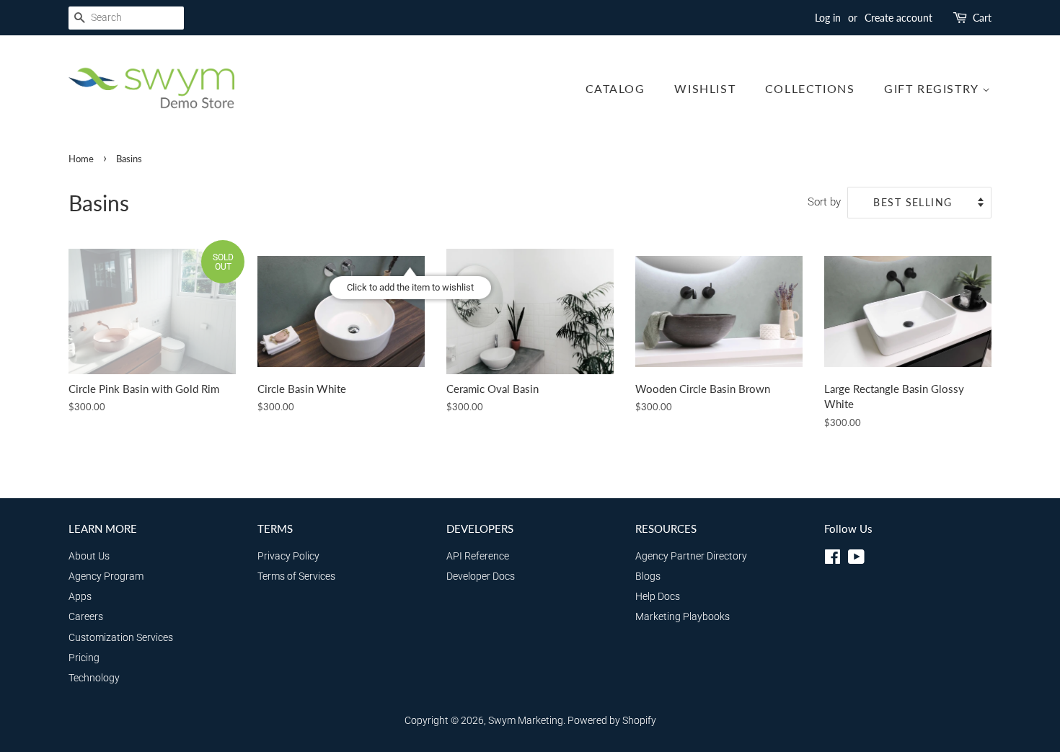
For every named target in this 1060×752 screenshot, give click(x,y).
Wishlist (705, 88)
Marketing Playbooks (682, 617)
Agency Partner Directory (691, 556)
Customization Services (121, 638)
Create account (898, 18)
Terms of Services (296, 576)
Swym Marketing (525, 721)
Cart (982, 18)
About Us (89, 556)
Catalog (615, 88)
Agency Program (106, 576)
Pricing (84, 658)
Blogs (648, 576)
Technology (94, 678)
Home (81, 158)
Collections (810, 88)
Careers (86, 617)
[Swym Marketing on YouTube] (856, 560)
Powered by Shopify (611, 721)
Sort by (824, 201)
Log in (828, 18)
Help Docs (657, 596)
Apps (80, 596)
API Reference (477, 556)
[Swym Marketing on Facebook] (832, 560)
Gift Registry (933, 88)
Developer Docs (480, 576)
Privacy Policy (288, 556)
